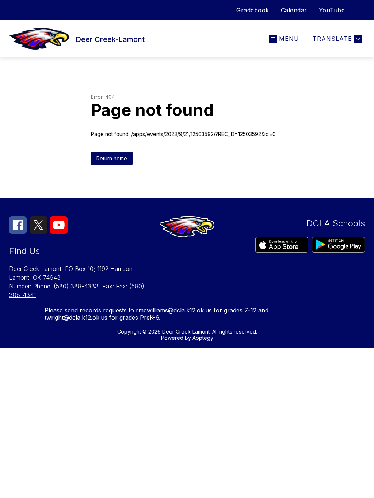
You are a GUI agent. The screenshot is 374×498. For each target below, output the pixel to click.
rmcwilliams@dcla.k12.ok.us (174, 310)
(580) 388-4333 (76, 286)
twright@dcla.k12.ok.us (76, 317)
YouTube (332, 10)
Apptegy (202, 338)
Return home (111, 158)
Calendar (294, 10)
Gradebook (252, 10)
